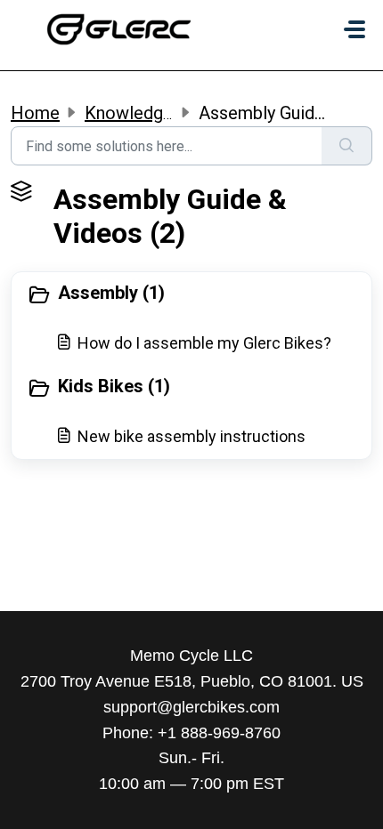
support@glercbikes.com (191, 707)
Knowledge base (150, 113)
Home (35, 113)
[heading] (191, 294)
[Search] (347, 145)
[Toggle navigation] (354, 29)
